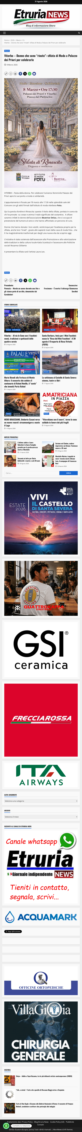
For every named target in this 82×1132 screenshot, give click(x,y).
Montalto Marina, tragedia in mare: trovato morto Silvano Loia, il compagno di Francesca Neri (48, 461)
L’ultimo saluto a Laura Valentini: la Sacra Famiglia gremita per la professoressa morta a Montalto (10, 447)
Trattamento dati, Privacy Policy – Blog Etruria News (28, 1122)
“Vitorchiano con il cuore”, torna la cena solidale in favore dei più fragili (59, 421)
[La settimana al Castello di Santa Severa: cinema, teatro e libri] (60, 362)
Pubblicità (70, 1122)
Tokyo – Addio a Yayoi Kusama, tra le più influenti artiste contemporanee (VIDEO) (44, 1076)
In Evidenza (16, 330)
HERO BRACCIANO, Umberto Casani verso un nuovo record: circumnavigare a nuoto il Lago (22, 422)
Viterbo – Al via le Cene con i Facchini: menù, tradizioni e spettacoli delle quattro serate (20, 338)
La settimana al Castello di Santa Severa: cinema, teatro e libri (59, 379)
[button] (4, 33)
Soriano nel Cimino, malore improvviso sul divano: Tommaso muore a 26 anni (48, 447)
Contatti (40, 1125)
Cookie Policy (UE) (57, 1122)
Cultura (7, 1070)
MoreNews (57, 1129)
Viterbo (46, 330)
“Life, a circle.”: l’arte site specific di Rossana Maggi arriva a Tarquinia (40, 1090)
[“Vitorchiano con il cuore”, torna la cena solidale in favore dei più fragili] (60, 404)
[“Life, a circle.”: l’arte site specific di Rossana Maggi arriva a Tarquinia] (9, 1094)
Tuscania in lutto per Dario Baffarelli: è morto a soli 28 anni (10, 461)
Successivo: (61, 288)
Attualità (9, 372)
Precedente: (22, 290)
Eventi (7, 51)
